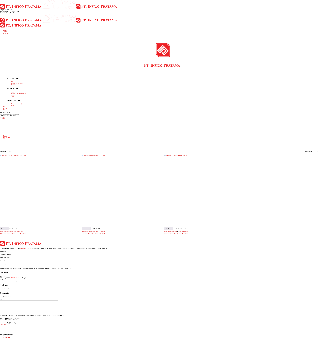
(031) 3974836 (4, 10)
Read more (4, 229)
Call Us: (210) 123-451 (6, 320)
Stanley (13, 95)
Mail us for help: (4, 11)
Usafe (12, 105)
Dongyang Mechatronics (17, 83)
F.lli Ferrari (14, 81)
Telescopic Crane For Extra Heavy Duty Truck (13, 233)
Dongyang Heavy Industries (18, 93)
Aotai (12, 92)
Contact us (3, 324)
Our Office (3, 13)
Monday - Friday (4, 323)
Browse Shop (6, 337)
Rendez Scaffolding (16, 103)
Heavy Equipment (18, 231)
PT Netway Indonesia (26, 248)
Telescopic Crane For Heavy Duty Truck (93, 233)
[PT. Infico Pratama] (20, 8)
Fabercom (13, 84)
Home (5, 136)
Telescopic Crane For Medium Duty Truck (176, 233)
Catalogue (2, 117)
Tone (12, 96)
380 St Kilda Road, (5, 318)
